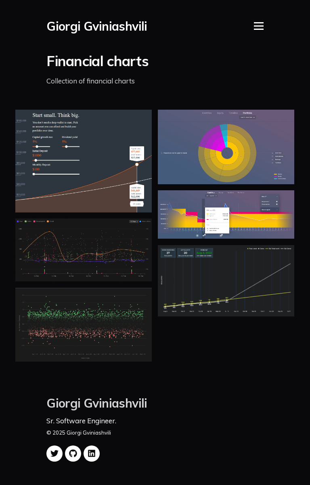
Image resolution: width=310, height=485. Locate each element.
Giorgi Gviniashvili (96, 26)
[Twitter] (54, 453)
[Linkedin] (92, 453)
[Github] (73, 453)
